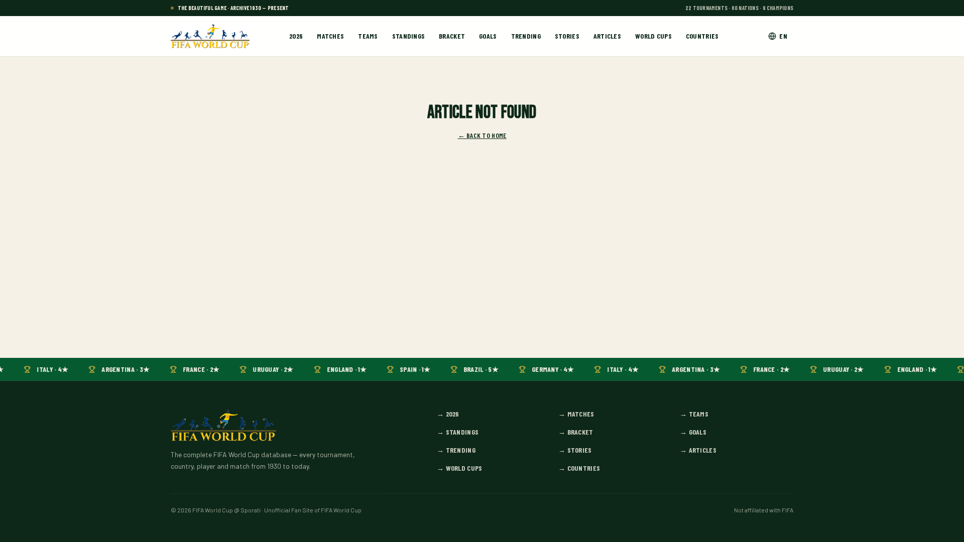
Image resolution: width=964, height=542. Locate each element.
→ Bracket (575, 432)
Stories (567, 36)
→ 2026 (448, 414)
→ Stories (575, 450)
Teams (368, 36)
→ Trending (456, 450)
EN (783, 36)
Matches (330, 36)
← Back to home (482, 135)
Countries (702, 36)
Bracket (452, 36)
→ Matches (576, 414)
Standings (408, 36)
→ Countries (579, 468)
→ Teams (694, 414)
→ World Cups (459, 468)
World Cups (653, 36)
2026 (296, 36)
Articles (607, 36)
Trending (526, 36)
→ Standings (457, 432)
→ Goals (693, 432)
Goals (488, 36)
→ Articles (698, 450)
